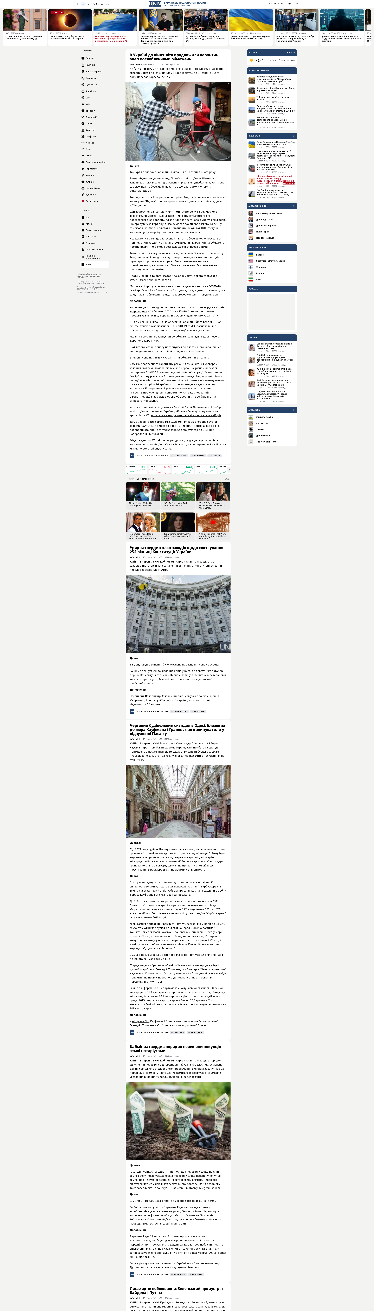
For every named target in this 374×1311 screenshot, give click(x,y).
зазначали (204, 326)
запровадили (138, 311)
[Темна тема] (88, 3)
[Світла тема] (77, 3)
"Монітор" (136, 759)
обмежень (182, 336)
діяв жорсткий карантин (178, 322)
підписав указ (187, 696)
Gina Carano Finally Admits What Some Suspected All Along (177, 536)
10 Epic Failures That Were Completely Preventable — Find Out (212, 536)
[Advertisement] (272, 312)
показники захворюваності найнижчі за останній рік (186, 415)
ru (296, 3)
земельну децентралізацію (174, 1244)
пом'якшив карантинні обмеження (172, 357)
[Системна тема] (83, 3)
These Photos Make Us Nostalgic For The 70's (140, 504)
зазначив (203, 407)
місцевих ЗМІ (140, 1021)
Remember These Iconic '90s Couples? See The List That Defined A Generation (142, 536)
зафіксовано (156, 421)
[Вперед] (370, 27)
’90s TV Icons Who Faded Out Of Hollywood (176, 504)
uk (289, 3)
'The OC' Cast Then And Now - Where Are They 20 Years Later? (212, 505)
